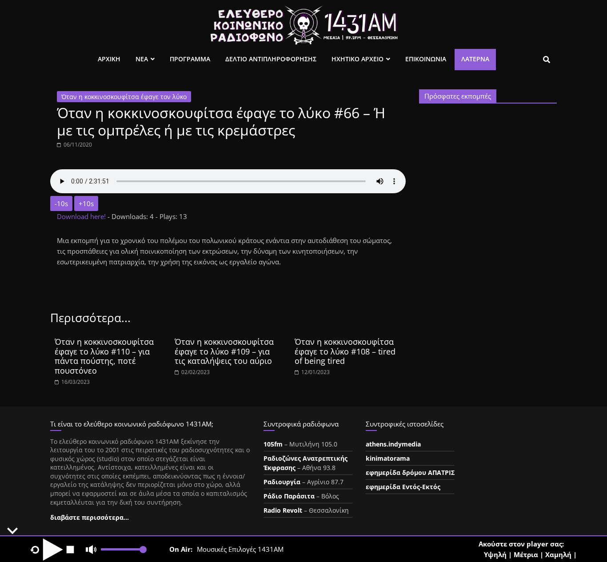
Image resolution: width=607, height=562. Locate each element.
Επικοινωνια (425, 59)
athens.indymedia (393, 444)
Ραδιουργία (282, 482)
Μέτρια (526, 554)
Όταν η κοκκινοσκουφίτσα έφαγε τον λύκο (124, 96)
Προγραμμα (190, 59)
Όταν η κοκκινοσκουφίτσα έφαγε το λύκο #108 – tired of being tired (345, 351)
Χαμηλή (558, 554)
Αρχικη (109, 59)
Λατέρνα (475, 59)
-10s (61, 203)
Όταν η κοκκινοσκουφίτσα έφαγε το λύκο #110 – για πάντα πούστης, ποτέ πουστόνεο (104, 356)
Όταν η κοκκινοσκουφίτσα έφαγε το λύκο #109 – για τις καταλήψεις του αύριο (224, 351)
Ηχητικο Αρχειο (357, 59)
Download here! (82, 216)
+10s (86, 203)
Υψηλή (495, 554)
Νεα (142, 59)
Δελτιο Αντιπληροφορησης (270, 59)
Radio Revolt (283, 510)
